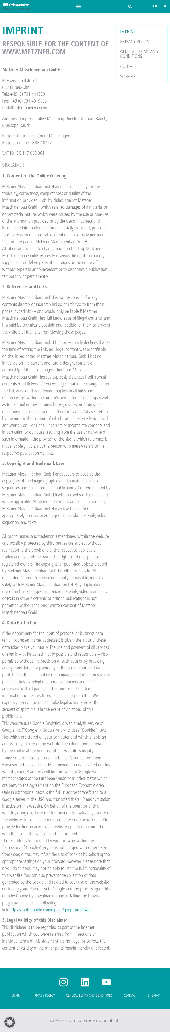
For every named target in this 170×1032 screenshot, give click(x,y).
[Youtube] (106, 982)
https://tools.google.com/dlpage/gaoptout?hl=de (50, 909)
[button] (78, 6)
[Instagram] (63, 982)
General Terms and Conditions (139, 54)
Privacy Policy (134, 41)
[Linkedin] (85, 982)
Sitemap (128, 76)
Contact (128, 66)
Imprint (127, 31)
